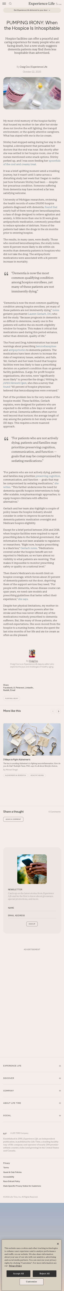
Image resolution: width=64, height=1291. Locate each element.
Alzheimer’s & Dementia (15, 775)
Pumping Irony (11, 698)
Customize (31, 1282)
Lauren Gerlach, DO (39, 313)
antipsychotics (17, 350)
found (6, 386)
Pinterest (20, 687)
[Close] (58, 1244)
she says (23, 599)
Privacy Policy (15, 1266)
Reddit (6, 690)
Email (12, 690)
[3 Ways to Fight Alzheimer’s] (32, 747)
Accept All (18, 1273)
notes (56, 310)
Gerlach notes (29, 548)
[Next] (58, 711)
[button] (4, 3)
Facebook (8, 687)
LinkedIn (29, 687)
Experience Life (39, 66)
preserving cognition (48, 476)
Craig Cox (25, 66)
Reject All (45, 1273)
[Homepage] (45, 4)
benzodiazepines (46, 346)
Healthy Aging (37, 775)
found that (51, 207)
